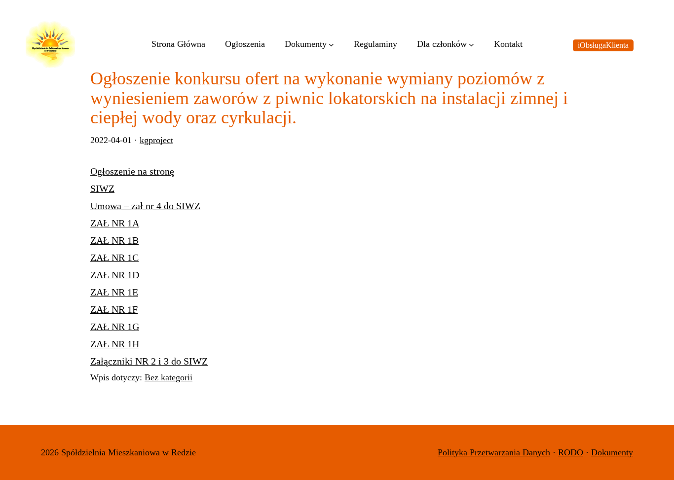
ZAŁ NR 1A (114, 223)
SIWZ (102, 188)
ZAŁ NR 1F (114, 309)
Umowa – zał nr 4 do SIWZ (145, 205)
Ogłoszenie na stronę (132, 171)
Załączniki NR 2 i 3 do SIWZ (149, 361)
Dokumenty (612, 452)
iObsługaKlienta (603, 45)
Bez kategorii (168, 377)
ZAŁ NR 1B (114, 240)
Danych (536, 452)
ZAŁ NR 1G (114, 326)
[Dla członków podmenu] (471, 44)
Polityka (454, 452)
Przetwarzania (496, 452)
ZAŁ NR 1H (114, 343)
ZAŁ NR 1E (114, 292)
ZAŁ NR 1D (114, 274)
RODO (570, 452)
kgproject (156, 140)
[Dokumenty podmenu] (331, 44)
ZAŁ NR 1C (114, 257)
